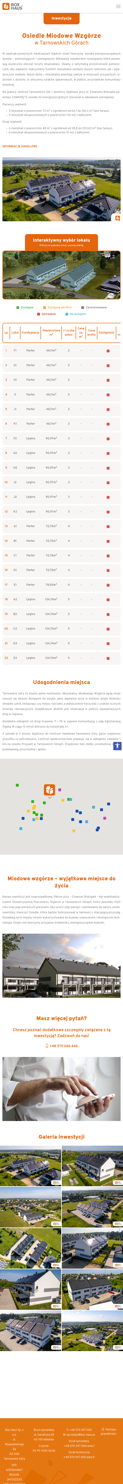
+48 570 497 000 (80, 1430)
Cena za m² (81, 332)
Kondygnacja (30, 332)
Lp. (6, 332)
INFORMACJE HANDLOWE (19, 146)
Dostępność (107, 332)
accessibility (117, 745)
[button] (44, 803)
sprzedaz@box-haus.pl (81, 1435)
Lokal (15, 332)
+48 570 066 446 (63, 1046)
